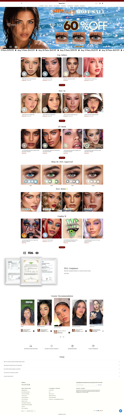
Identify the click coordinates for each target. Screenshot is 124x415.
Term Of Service (25, 399)
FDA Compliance (25, 408)
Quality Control (24, 401)
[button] (21, 3)
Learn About (66, 273)
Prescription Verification (26, 402)
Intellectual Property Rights (27, 404)
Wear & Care (51, 393)
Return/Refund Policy (26, 392)
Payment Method (25, 397)
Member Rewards (52, 395)
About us (23, 406)
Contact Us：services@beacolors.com (56, 399)
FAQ (49, 392)
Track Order (51, 390)
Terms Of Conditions (25, 393)
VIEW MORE (62, 85)
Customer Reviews (52, 397)
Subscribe (100, 384)
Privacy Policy (24, 395)
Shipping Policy (24, 390)
